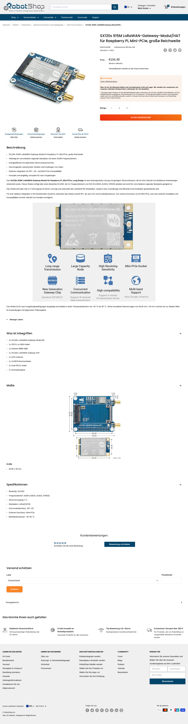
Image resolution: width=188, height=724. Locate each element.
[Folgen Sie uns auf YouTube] (107, 710)
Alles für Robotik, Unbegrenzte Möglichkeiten (19, 715)
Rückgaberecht (12, 602)
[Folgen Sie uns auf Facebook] (87, 710)
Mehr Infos (14, 137)
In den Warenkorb (141, 117)
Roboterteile (26, 25)
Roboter (16, 25)
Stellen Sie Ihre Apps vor (89, 672)
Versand (6, 664)
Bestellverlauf (8, 660)
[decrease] (111, 108)
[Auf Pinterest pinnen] (170, 50)
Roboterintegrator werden (89, 656)
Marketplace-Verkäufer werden (92, 660)
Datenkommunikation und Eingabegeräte (48, 25)
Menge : (103, 108)
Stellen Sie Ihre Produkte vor (91, 668)
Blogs (120, 660)
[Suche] (115, 7)
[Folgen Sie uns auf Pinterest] (102, 710)
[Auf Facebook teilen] (165, 50)
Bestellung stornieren (11, 672)
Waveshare (105, 47)
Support (95, 17)
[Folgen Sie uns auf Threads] (121, 710)
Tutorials (121, 668)
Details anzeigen (36, 137)
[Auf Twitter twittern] (175, 50)
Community (82, 17)
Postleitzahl (167, 575)
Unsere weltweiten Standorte (13, 706)
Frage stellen (58, 137)
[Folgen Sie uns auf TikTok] (111, 710)
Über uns (45, 656)
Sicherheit (45, 664)
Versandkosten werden (118, 68)
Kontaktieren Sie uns (11, 684)
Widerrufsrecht (9, 688)
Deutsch (40, 706)
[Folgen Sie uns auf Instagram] (97, 710)
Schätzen (14, 589)
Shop (13, 17)
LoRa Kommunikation (74, 25)
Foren (120, 656)
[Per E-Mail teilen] (180, 50)
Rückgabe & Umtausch (12, 668)
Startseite (6, 25)
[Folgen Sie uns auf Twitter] (92, 710)
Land (9, 575)
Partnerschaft (67, 17)
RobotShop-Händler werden (90, 664)
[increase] (127, 108)
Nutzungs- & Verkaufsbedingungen (55, 660)
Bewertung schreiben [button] (119, 544)
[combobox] (81, 7)
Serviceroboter (30, 17)
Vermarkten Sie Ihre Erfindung (91, 676)
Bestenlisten (123, 672)
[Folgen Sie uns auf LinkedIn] (116, 710)
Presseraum (46, 668)
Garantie (6, 676)
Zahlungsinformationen (12, 680)
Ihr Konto (6, 656)
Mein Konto (143, 8)
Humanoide (49, 17)
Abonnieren (167, 681)
